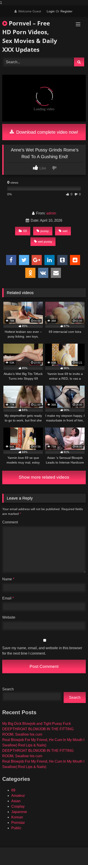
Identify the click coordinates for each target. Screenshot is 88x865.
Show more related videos (44, 477)
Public (16, 828)
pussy (44, 231)
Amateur (18, 795)
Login (51, 11)
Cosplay (18, 806)
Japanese (19, 812)
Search (8, 689)
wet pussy (45, 241)
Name (8, 579)
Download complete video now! (46, 132)
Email (8, 598)
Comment (10, 522)
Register (66, 11)
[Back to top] (74, 852)
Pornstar (18, 822)
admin (51, 213)
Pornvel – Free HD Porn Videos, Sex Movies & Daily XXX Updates (29, 36)
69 (25, 231)
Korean (17, 817)
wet (65, 231)
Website (8, 617)
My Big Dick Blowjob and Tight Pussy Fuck (36, 723)
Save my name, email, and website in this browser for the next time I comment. (42, 650)
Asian (16, 801)
